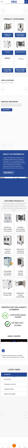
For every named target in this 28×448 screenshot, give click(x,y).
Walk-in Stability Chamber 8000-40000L (20, 70)
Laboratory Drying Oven (14, 441)
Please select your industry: (7, 82)
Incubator (7, 52)
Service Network (9, 394)
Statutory (7, 379)
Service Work (6, 131)
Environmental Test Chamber (20, 35)
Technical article (10, 384)
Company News (9, 389)
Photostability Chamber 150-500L (7, 70)
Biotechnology (20, 90)
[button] (3, 11)
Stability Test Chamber (7, 35)
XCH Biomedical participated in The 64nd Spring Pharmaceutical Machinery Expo (13, 416)
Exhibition (7, 374)
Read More (6, 109)
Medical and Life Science (8, 91)
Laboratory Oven (20, 52)
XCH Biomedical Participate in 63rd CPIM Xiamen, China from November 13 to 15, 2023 (13, 356)
